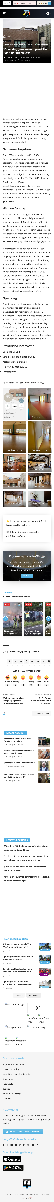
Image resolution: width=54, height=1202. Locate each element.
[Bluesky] (32, 1145)
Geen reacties (11, 60)
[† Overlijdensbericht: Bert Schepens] (44, 766)
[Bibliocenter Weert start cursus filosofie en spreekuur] (44, 742)
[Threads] (28, 1145)
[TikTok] (37, 1145)
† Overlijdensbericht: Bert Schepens (19, 762)
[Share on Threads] (26, 661)
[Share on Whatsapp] (20, 661)
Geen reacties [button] (43, 713)
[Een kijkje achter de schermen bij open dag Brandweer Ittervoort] (45, 971)
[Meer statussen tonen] (49, 3)
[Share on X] (15, 661)
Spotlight (44, 987)
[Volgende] (48, 618)
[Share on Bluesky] (32, 661)
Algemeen (9, 57)
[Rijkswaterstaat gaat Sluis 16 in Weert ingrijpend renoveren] (45, 946)
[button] (5, 13)
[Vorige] (5, 618)
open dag (25, 652)
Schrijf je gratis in (19, 536)
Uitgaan (44, 975)
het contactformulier (17, 525)
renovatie (35, 652)
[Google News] (16, 1145)
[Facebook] (4, 1145)
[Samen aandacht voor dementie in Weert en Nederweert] (44, 754)
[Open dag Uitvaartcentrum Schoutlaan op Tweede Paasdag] (45, 984)
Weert (17, 57)
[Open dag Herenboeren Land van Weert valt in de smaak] (45, 959)
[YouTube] (11, 1145)
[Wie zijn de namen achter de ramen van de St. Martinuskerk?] (44, 778)
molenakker (15, 652)
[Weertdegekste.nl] (27, 13)
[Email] (37, 661)
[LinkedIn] (24, 1145)
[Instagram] (20, 1145)
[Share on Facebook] (9, 661)
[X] (7, 1145)
